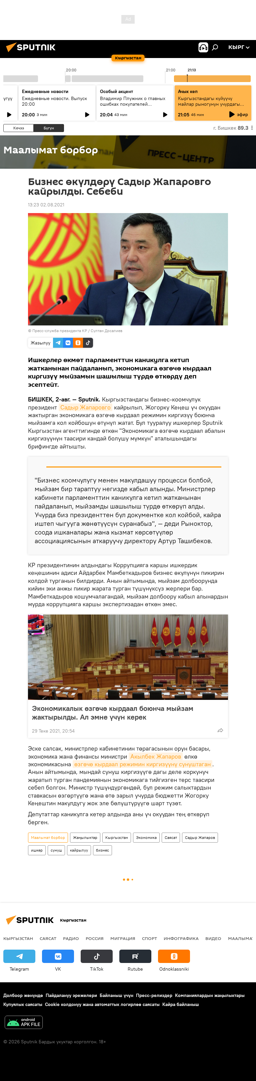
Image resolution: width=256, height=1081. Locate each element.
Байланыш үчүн (116, 995)
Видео (213, 938)
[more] (220, 730)
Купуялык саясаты (22, 1004)
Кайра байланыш (180, 1004)
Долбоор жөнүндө (23, 995)
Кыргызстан (116, 837)
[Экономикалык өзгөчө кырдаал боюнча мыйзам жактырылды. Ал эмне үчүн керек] (128, 657)
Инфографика (181, 938)
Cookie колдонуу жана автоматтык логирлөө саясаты (102, 1004)
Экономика (146, 837)
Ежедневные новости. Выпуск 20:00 (54, 101)
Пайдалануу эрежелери (71, 995)
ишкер (37, 850)
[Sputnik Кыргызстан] (32, 53)
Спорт (149, 938)
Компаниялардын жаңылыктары (210, 995)
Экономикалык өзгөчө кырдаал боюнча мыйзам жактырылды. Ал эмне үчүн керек (112, 712)
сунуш (56, 850)
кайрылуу (79, 850)
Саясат (171, 837)
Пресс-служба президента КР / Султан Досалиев (77, 330)
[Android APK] (23, 1023)
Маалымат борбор (48, 837)
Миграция (122, 938)
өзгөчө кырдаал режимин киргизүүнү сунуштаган (142, 764)
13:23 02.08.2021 (46, 205)
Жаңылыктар (85, 837)
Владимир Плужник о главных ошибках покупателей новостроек (132, 104)
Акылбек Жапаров (155, 756)
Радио (71, 938)
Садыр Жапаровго (85, 407)
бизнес (102, 850)
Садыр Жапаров (200, 837)
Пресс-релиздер (154, 995)
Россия (95, 938)
